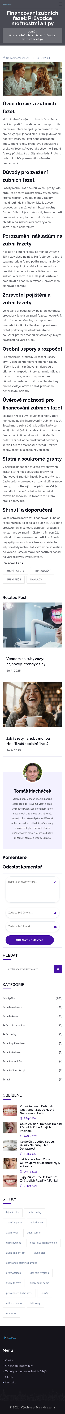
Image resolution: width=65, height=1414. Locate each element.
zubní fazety (15, 570)
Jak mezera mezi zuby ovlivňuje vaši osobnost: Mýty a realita (40, 1163)
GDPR (9, 1377)
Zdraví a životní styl (14, 1070)
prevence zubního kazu (19, 1293)
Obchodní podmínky (19, 1365)
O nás (9, 1360)
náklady (36, 579)
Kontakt (10, 1382)
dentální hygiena (39, 1273)
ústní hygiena (13, 1242)
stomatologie (13, 1273)
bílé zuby (35, 1303)
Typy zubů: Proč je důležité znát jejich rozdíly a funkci (39, 1178)
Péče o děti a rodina (14, 1025)
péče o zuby (34, 1212)
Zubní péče (9, 998)
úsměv (45, 1293)
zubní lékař (12, 1232)
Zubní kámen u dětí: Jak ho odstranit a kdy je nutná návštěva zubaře (38, 1110)
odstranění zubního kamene (21, 1262)
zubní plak (39, 1252)
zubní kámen (34, 1232)
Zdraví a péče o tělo (14, 1043)
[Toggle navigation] (60, 4)
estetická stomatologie (43, 1242)
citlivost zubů (14, 1303)
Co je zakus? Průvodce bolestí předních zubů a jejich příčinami (41, 1127)
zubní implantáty (15, 1252)
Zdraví (6, 1079)
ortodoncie (37, 1222)
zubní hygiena (14, 1222)
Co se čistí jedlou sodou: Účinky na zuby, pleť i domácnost (37, 1145)
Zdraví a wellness (12, 1007)
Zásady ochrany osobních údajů (26, 1371)
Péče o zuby (9, 1034)
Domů (31, 31)
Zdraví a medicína (12, 1061)
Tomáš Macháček (19, 58)
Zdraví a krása (10, 1016)
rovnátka (11, 1313)
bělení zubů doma (39, 1283)
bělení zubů (12, 1212)
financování (42, 570)
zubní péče (13, 579)
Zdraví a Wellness (12, 1052)
